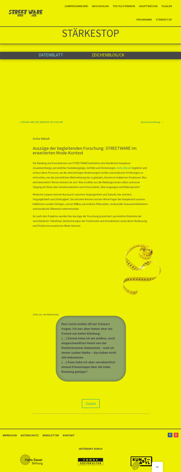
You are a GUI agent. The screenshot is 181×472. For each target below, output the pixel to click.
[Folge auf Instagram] (176, 435)
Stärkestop (164, 19)
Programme (144, 19)
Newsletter (51, 435)
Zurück (91, 403)
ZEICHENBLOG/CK (108, 55)
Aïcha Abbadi (124, 168)
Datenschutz (30, 435)
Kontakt (69, 435)
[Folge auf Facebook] (170, 435)
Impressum (10, 435)
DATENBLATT (51, 55)
